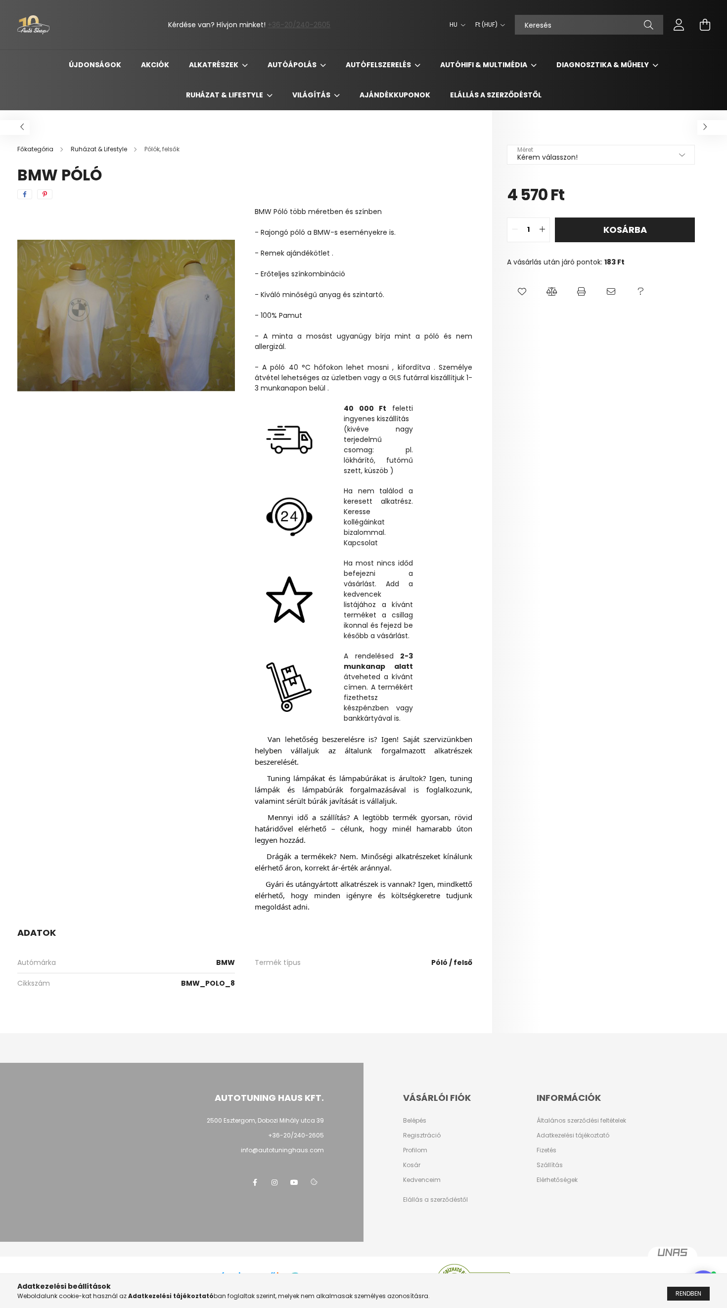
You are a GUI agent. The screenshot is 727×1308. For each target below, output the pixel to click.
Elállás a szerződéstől (496, 95)
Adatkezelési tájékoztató (573, 1135)
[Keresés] (648, 25)
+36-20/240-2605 (299, 25)
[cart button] (705, 25)
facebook (255, 1182)
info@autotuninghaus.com (282, 1150)
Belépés (414, 1120)
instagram (274, 1182)
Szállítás (550, 1165)
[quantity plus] (542, 229)
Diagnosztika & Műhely (603, 65)
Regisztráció (422, 1135)
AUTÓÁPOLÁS (293, 65)
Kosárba (625, 229)
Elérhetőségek (557, 1180)
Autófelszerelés (379, 65)
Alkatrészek (214, 65)
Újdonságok (95, 65)
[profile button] (679, 25)
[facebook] (24, 194)
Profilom (415, 1150)
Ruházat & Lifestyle (225, 95)
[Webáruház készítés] (672, 1256)
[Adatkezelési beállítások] (314, 1182)
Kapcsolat (361, 543)
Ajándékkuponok (395, 95)
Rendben (688, 1293)
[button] (522, 292)
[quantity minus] (514, 229)
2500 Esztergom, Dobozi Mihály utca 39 (265, 1120)
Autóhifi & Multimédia (484, 65)
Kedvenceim (422, 1180)
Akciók (155, 65)
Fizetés (546, 1150)
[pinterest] (44, 194)
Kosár (411, 1165)
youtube (294, 1182)
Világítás (312, 95)
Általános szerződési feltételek (581, 1120)
